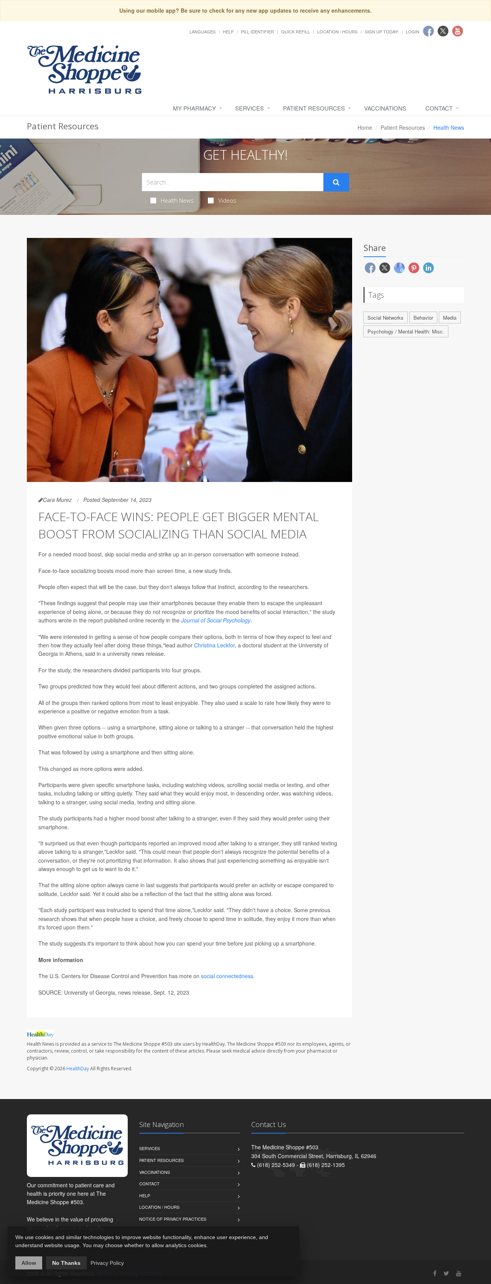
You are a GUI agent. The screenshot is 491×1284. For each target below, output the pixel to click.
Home (365, 127)
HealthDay (77, 1068)
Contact (439, 108)
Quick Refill (295, 31)
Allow (28, 1263)
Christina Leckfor (214, 645)
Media (449, 317)
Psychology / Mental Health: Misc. (405, 331)
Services (249, 108)
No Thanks (66, 1263)
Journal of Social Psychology (215, 620)
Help (228, 31)
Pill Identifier (257, 31)
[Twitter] (446, 1273)
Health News (177, 200)
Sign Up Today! (382, 31)
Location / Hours (337, 31)
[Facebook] (435, 1273)
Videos (227, 200)
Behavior (423, 317)
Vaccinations (385, 108)
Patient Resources (314, 108)
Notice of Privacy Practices (172, 1219)
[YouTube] (458, 1273)
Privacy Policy (107, 1263)
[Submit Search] (336, 182)
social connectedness (227, 976)
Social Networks (385, 317)
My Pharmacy (194, 108)
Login (412, 31)
